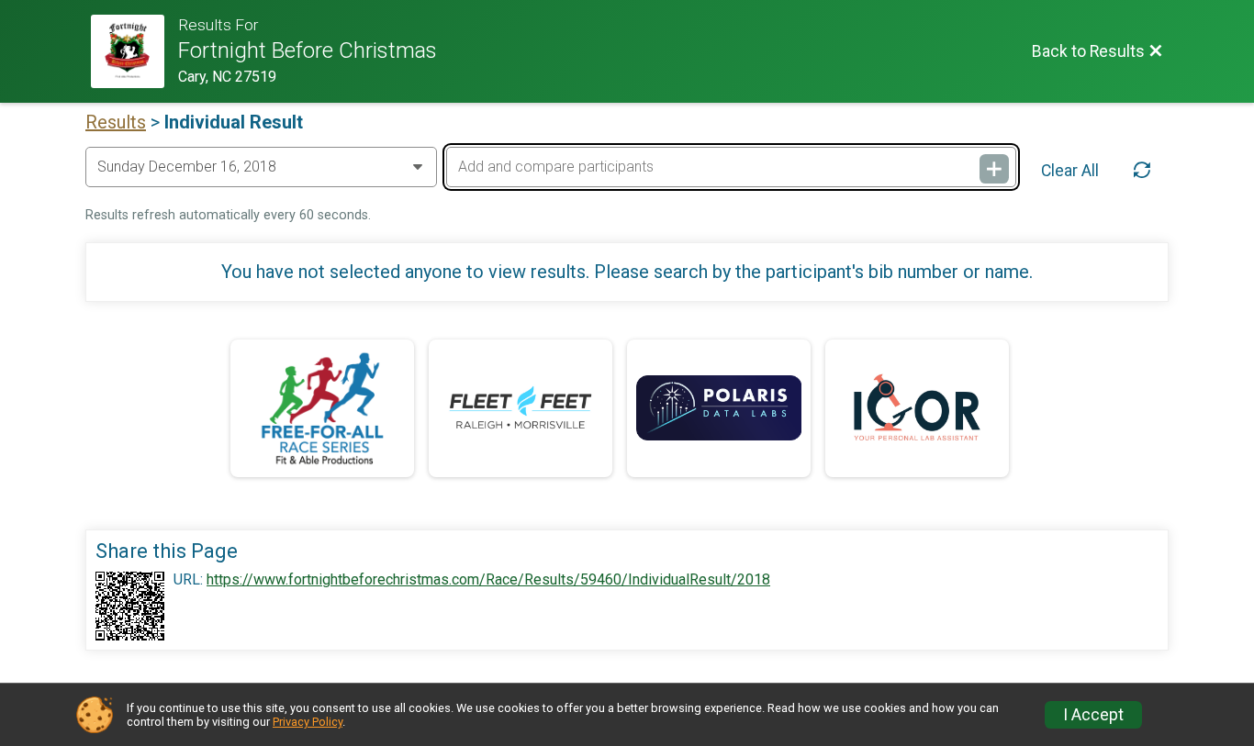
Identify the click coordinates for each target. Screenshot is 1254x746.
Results (115, 122)
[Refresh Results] (1142, 171)
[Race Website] (134, 51)
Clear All (1070, 170)
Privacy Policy (307, 722)
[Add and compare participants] (994, 169)
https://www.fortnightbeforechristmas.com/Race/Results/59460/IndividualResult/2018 (488, 580)
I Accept (1093, 715)
